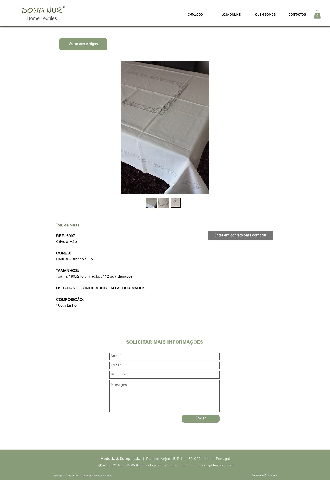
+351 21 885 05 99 (119, 465)
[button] (317, 14)
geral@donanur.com (217, 465)
